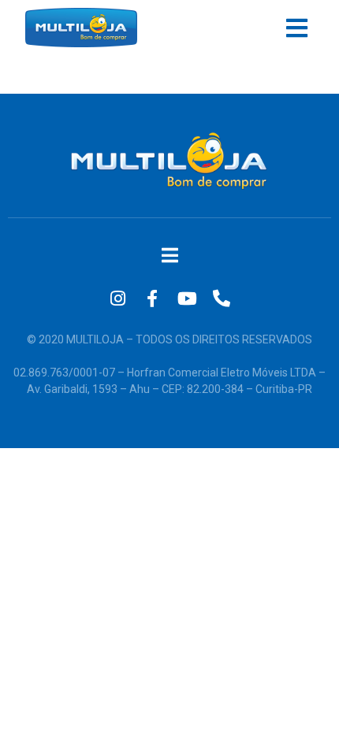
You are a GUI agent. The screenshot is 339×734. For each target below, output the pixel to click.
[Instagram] (117, 298)
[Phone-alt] (221, 298)
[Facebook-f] (152, 298)
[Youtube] (187, 298)
